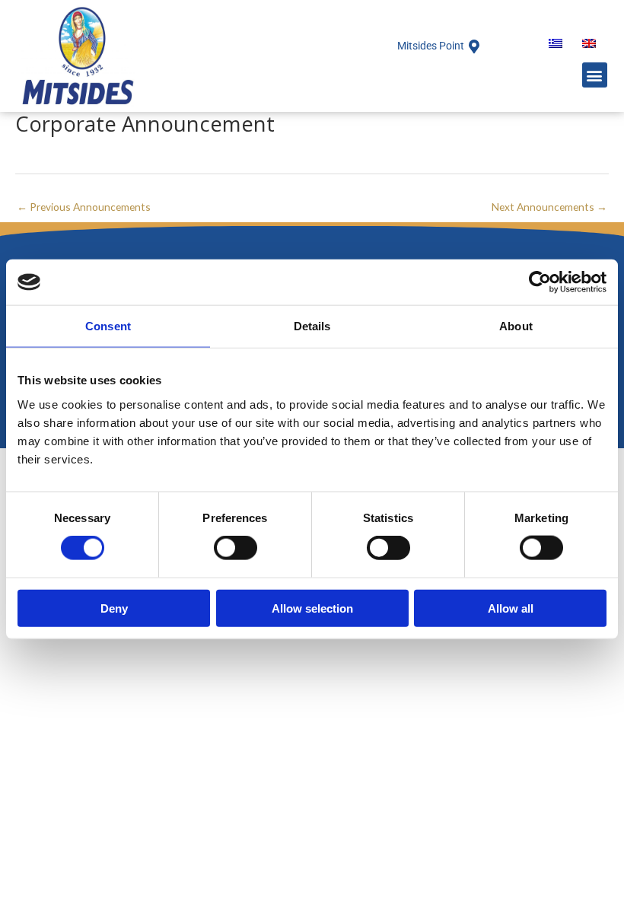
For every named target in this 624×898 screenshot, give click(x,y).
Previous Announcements (84, 206)
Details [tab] (312, 326)
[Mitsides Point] (474, 46)
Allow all (510, 607)
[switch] (235, 548)
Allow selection (312, 607)
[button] (594, 75)
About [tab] (516, 326)
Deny (114, 607)
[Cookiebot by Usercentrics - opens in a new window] (539, 282)
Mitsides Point (430, 46)
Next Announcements (549, 206)
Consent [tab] (108, 326)
